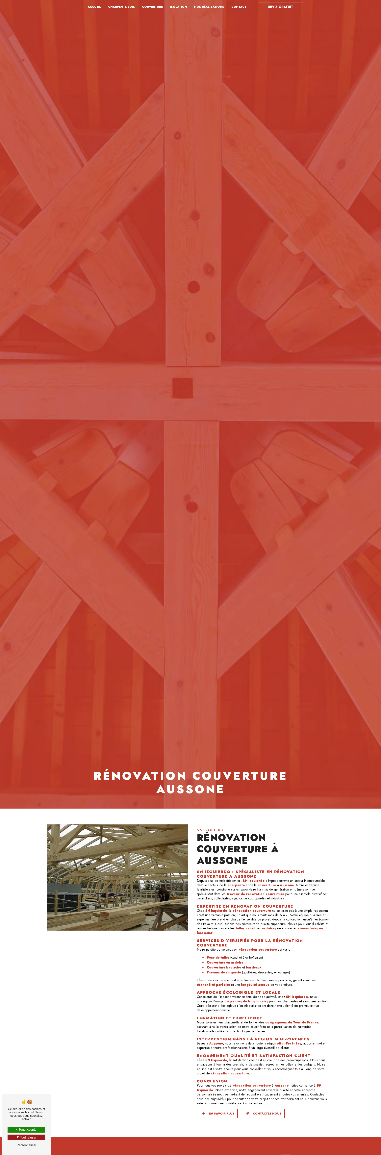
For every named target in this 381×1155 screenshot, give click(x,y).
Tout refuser (27, 1137)
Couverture (152, 7)
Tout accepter (28, 1129)
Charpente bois (121, 7)
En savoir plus (221, 1114)
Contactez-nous (267, 1114)
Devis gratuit (280, 7)
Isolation (178, 7)
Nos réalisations (209, 7)
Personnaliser (26, 1145)
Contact (238, 7)
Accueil (94, 7)
